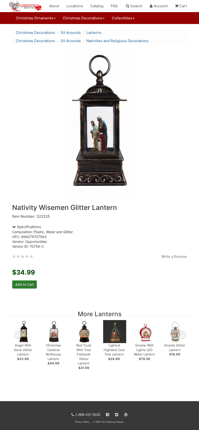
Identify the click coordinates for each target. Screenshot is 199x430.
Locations (74, 6)
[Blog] (126, 415)
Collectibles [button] (122, 18)
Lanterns (93, 32)
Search (135, 6)
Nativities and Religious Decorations (117, 40)
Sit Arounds (71, 32)
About (54, 6)
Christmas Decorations (35, 32)
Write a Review (174, 256)
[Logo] (26, 6)
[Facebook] (107, 415)
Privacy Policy (82, 422)
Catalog (96, 6)
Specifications (28, 226)
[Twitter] (116, 415)
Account (160, 6)
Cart (182, 6)
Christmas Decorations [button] (82, 18)
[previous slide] (18, 334)
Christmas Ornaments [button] (34, 18)
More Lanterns (100, 314)
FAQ (114, 6)
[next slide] (182, 334)
